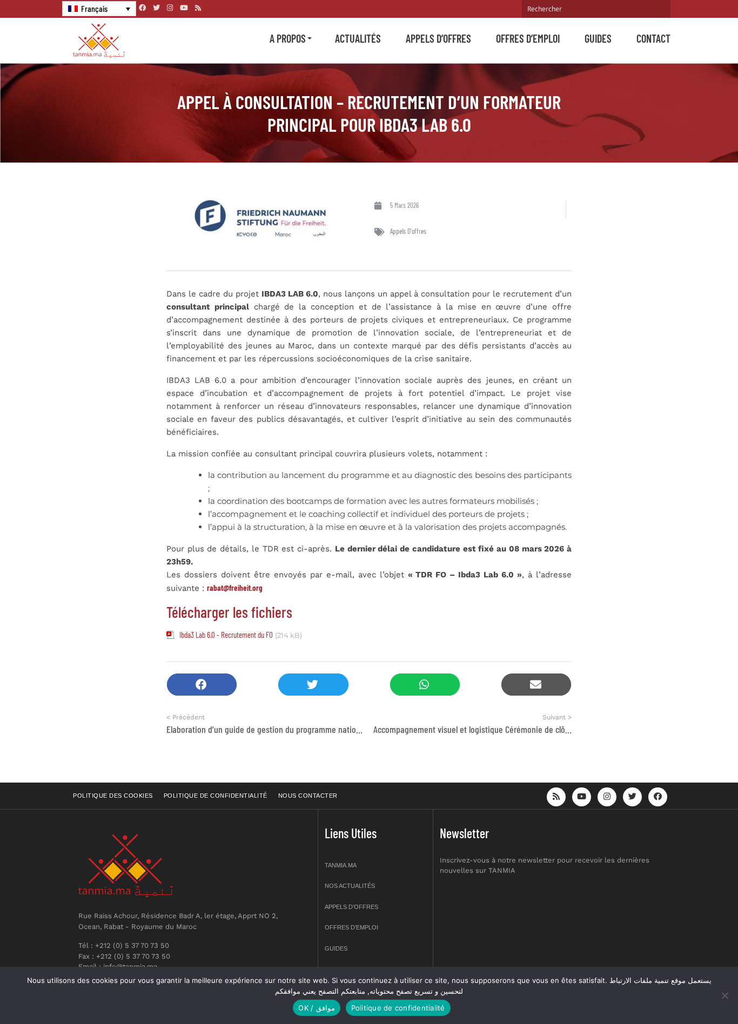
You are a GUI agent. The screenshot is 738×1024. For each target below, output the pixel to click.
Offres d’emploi (528, 38)
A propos (288, 38)
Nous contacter (308, 795)
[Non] (724, 995)
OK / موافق (316, 1007)
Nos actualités (350, 885)
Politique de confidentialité (215, 795)
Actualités (358, 38)
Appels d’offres (438, 38)
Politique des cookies (113, 795)
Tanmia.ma (341, 865)
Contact (653, 38)
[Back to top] (692, 990)
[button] (201, 684)
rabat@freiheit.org (235, 587)
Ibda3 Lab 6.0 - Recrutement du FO (226, 634)
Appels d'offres (408, 231)
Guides (598, 38)
